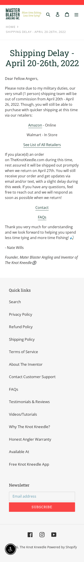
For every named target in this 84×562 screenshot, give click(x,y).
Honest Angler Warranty (30, 439)
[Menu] (76, 14)
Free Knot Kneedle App (29, 464)
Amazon (35, 125)
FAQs (42, 217)
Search (15, 301)
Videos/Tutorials (23, 414)
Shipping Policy (22, 339)
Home (10, 27)
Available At (19, 451)
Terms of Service (23, 351)
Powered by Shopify (62, 547)
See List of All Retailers (42, 144)
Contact (42, 207)
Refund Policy (21, 326)
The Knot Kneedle (33, 547)
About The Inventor (26, 364)
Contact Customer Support (32, 376)
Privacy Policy (20, 314)
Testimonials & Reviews (29, 401)
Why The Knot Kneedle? (29, 426)
